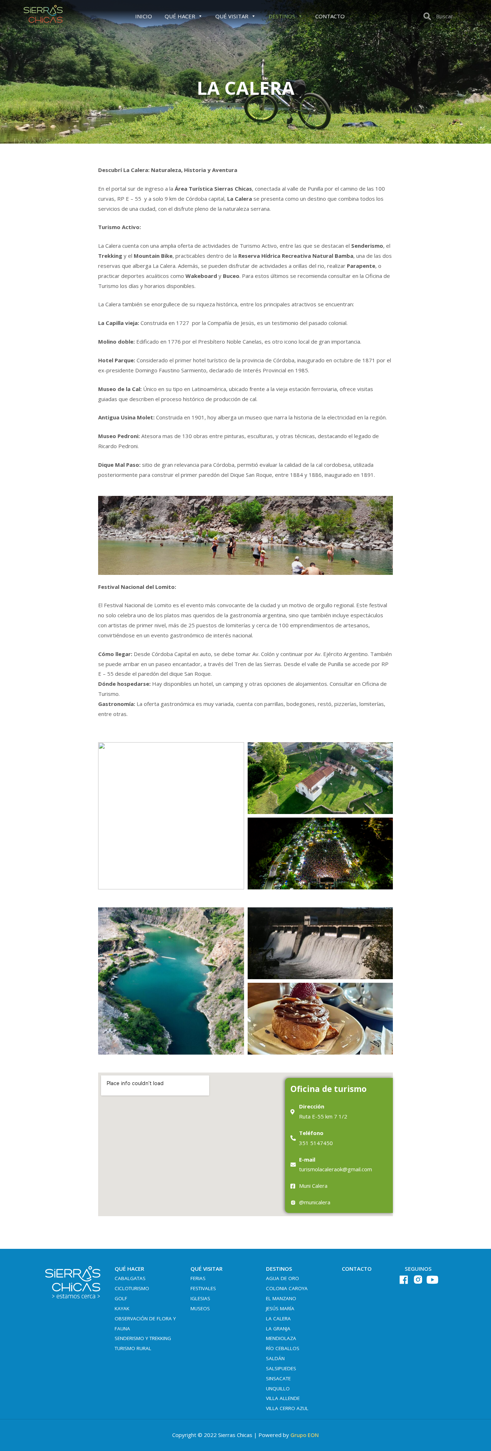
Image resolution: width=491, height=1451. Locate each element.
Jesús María (280, 1308)
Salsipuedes (281, 1368)
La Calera (278, 1318)
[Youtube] (432, 1279)
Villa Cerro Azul (287, 1408)
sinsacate (278, 1378)
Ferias (198, 1278)
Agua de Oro (282, 1278)
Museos (200, 1308)
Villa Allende (283, 1398)
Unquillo (278, 1388)
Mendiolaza (281, 1338)
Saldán (275, 1358)
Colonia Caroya (287, 1288)
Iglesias (200, 1298)
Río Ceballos (282, 1348)
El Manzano (281, 1298)
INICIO (143, 16)
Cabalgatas (130, 1278)
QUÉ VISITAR (231, 16)
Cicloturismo (132, 1288)
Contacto (357, 1268)
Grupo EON (304, 1434)
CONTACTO (330, 16)
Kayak (122, 1308)
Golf (121, 1298)
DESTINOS (282, 16)
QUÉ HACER (180, 16)
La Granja (278, 1328)
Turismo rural (133, 1348)
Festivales (203, 1288)
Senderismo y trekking (143, 1338)
